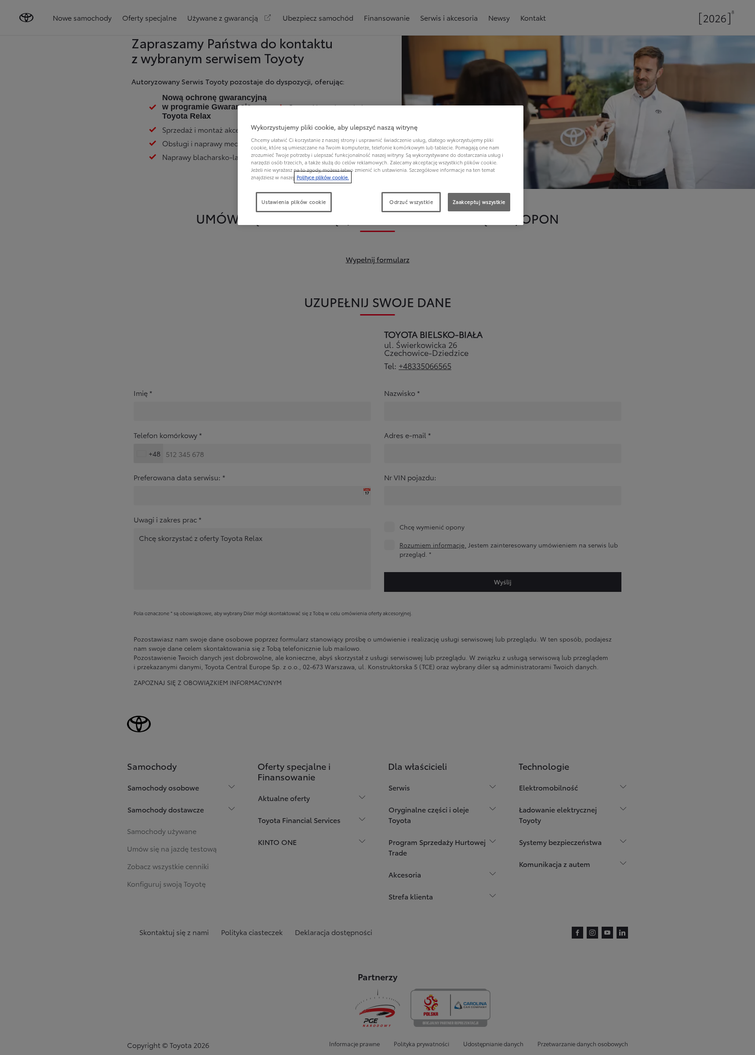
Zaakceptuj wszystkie (479, 201)
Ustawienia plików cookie (293, 201)
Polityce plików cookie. (323, 177)
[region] (380, 165)
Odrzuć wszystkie (411, 201)
